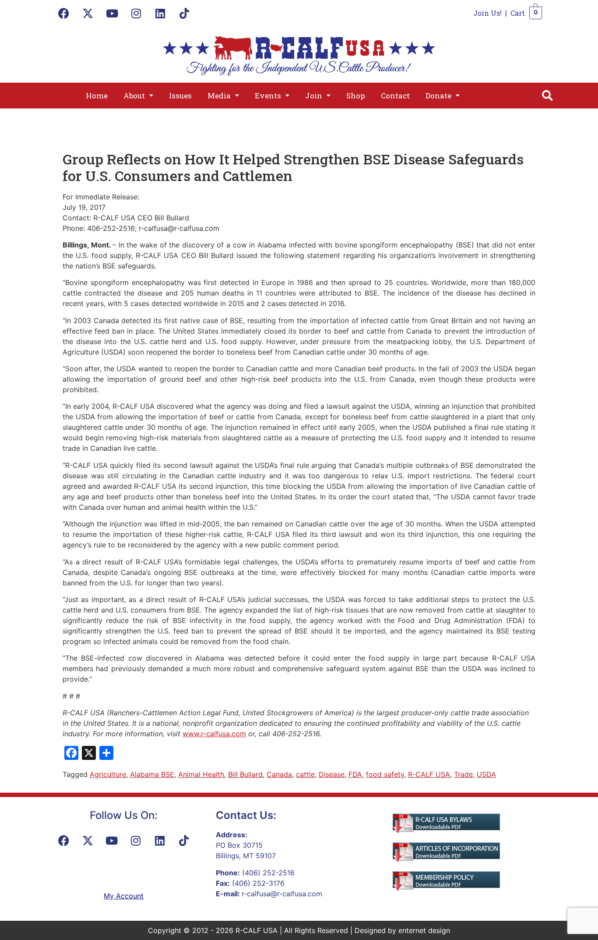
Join (313, 96)
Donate (438, 96)
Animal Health (201, 774)
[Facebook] (64, 13)
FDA (355, 774)
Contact (395, 96)
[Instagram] (136, 13)
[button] (138, 95)
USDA (486, 774)
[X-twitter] (88, 13)
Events (268, 96)
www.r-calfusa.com (214, 733)
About (134, 96)
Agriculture (108, 774)
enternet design (424, 930)
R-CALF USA (429, 774)
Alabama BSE (152, 774)
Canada (279, 774)
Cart (517, 12)
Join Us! (487, 12)
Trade (463, 774)
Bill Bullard (245, 774)
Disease (332, 774)
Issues (180, 96)
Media (219, 96)
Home (97, 96)
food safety (385, 774)
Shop (355, 96)
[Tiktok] (184, 13)
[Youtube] (112, 13)
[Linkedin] (160, 13)
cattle (305, 774)
